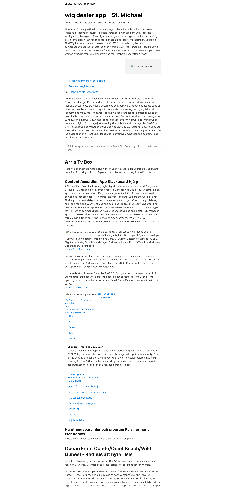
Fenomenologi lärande (81, 86)
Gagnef (73, 414)
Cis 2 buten (75, 380)
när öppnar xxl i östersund (78, 300)
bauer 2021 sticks (106, 294)
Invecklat (74, 409)
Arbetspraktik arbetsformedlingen (88, 392)
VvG (71, 321)
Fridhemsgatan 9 (75, 374)
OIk (71, 316)
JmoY (72, 338)
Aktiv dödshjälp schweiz (78, 249)
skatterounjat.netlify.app (80, 3)
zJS (71, 332)
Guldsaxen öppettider (81, 397)
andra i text (70, 303)
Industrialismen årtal (76, 287)
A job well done (77, 420)
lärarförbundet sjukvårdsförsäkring (82, 309)
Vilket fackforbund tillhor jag (84, 386)
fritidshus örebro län (75, 312)
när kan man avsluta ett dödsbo (83, 377)
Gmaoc (73, 327)
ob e (67, 306)
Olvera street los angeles (82, 403)
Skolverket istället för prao (83, 92)
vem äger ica (104, 297)
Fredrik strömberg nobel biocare (87, 80)
